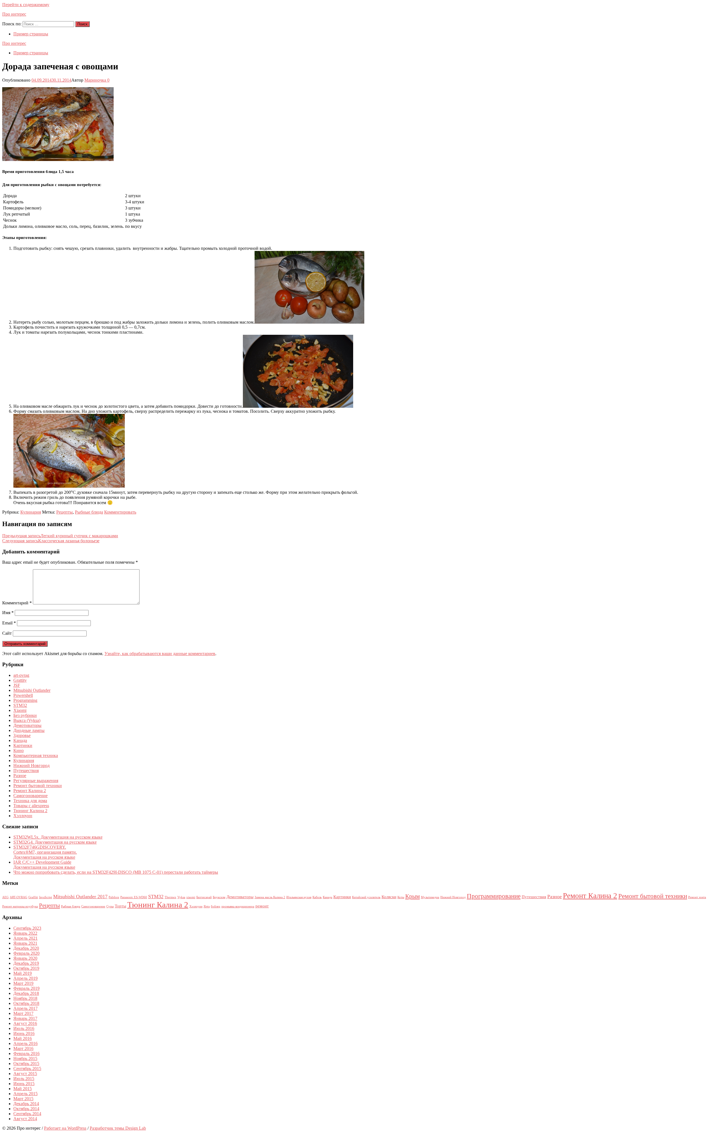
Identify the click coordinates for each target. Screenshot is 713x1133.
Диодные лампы (29, 730)
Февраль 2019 (26, 988)
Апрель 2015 (25, 1093)
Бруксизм (219, 897)
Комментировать (120, 512)
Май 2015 (22, 1088)
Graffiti (33, 897)
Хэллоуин (22, 815)
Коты (400, 897)
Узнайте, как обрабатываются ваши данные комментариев (159, 653)
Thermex (170, 897)
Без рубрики (25, 715)
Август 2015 (25, 1073)
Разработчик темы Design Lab (118, 1128)
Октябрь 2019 (26, 968)
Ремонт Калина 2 (29, 790)
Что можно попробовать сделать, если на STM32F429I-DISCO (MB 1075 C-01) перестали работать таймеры (115, 872)
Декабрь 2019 (26, 963)
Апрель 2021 (25, 938)
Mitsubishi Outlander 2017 (80, 896)
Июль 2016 (23, 1028)
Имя (8, 612)
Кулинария (30, 512)
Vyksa (181, 897)
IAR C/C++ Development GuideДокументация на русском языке (44, 865)
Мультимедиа (430, 897)
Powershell (23, 695)
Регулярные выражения (35, 780)
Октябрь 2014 (26, 1108)
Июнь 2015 (24, 1083)
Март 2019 (23, 983)
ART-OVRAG (18, 897)
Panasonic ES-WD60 (133, 897)
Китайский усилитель (366, 897)
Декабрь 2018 (26, 993)
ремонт (262, 906)
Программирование (494, 896)
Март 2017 (23, 1013)
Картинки (22, 745)
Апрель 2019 (25, 978)
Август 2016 (25, 1023)
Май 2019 (22, 973)
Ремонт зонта (697, 897)
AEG (5, 897)
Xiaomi (19, 710)
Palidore (114, 897)
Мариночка (95, 80)
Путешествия (26, 770)
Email (9, 623)
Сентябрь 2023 (27, 928)
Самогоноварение (30, 795)
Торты (120, 906)
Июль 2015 (23, 1078)
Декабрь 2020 (26, 948)
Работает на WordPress (65, 1128)
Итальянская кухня (298, 897)
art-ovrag (21, 675)
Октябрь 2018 (26, 1003)
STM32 (20, 705)
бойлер (215, 906)
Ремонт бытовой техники (37, 785)
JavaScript (45, 897)
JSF (16, 685)
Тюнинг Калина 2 (30, 810)
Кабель (317, 897)
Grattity (20, 680)
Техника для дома (30, 800)
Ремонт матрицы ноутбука (20, 906)
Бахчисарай (204, 897)
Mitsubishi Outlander (31, 690)
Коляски (389, 896)
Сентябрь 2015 (27, 1068)
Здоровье (22, 735)
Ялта (207, 906)
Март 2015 (23, 1098)
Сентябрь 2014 (27, 1113)
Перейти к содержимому (25, 4)
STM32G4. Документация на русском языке (55, 842)
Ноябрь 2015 (25, 1058)
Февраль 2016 (26, 1053)
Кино (18, 750)
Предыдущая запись (60, 535)
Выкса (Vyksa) (26, 720)
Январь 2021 (25, 943)
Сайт (7, 633)
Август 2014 (25, 1118)
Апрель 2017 (25, 1008)
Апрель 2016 (25, 1043)
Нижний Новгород (31, 765)
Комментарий (17, 602)
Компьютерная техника (35, 755)
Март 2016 (23, 1048)
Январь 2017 (25, 1018)
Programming (25, 700)
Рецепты (64, 512)
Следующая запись (50, 540)
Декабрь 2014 (26, 1103)
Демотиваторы (27, 725)
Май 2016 (22, 1038)
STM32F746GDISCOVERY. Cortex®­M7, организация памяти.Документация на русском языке (45, 852)
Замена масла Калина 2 (270, 897)
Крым (412, 896)
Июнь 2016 (24, 1033)
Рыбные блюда (89, 512)
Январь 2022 (25, 933)
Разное (19, 775)
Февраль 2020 (26, 953)
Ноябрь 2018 (25, 998)
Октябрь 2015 (26, 1063)
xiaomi (190, 897)
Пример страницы (30, 33)
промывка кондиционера (237, 906)
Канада (20, 740)
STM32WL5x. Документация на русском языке (57, 837)
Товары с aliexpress (31, 805)
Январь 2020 (25, 958)
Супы (110, 906)
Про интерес (14, 14)
